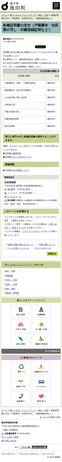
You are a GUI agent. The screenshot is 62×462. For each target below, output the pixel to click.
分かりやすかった (43, 248)
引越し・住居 (11, 284)
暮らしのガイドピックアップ (23, 15)
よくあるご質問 (11, 437)
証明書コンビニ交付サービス (18, 157)
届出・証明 (43, 15)
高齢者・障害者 (12, 293)
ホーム (4, 15)
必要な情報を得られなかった (20, 244)
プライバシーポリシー (32, 231)
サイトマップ (48, 453)
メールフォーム (14, 197)
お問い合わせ (10, 441)
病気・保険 (10, 288)
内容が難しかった (47, 244)
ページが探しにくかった (18, 248)
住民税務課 (10, 182)
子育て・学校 (11, 280)
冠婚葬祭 (9, 276)
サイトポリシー (8, 453)
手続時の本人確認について (17, 170)
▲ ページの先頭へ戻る (50, 417)
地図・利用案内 (10, 430)
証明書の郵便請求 (13, 153)
